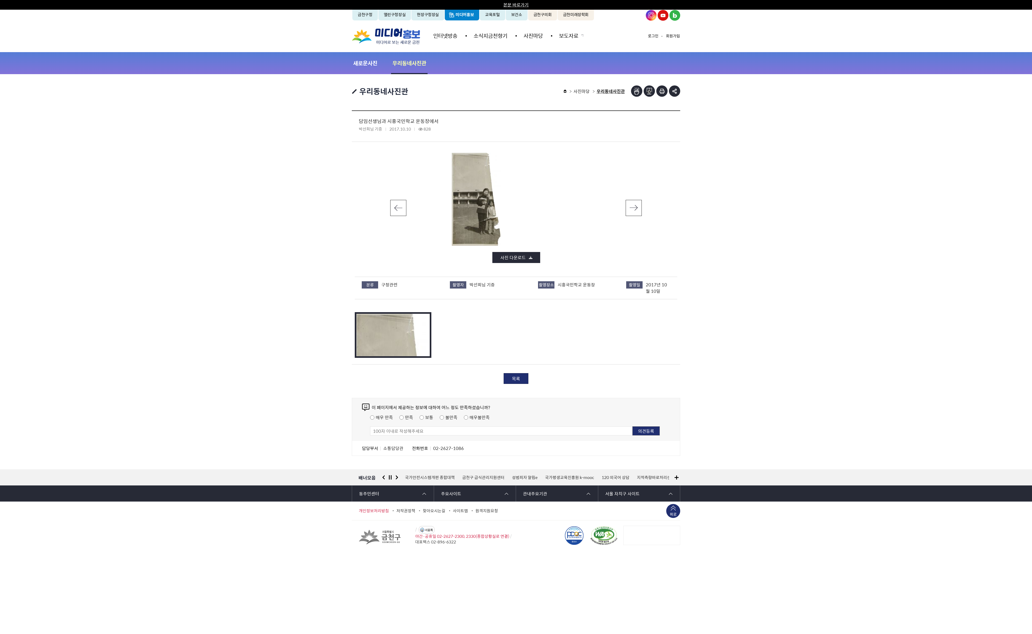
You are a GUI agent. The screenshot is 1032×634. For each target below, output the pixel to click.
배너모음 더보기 (677, 477)
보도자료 (568, 35)
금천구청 (365, 14)
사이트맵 (460, 510)
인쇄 (662, 91)
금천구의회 (542, 14)
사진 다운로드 (513, 257)
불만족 (451, 417)
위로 (673, 514)
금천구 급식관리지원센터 (482, 477)
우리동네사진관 (409, 63)
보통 (429, 417)
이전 (398, 208)
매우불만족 (480, 417)
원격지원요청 (486, 510)
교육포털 (492, 14)
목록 (516, 378)
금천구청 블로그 (674, 15)
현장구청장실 (428, 14)
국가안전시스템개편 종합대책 (428, 477)
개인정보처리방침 (374, 510)
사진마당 (533, 35)
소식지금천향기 (490, 35)
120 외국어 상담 (614, 477)
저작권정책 (405, 510)
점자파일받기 (649, 91)
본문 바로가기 (516, 4)
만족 (409, 417)
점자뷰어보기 (636, 91)
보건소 (516, 14)
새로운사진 (365, 63)
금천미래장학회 (576, 14)
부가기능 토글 (674, 91)
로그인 (653, 35)
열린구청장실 (395, 14)
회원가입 (673, 35)
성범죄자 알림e (523, 477)
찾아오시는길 (434, 510)
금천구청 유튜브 (663, 15)
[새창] (603, 535)
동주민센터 (369, 493)
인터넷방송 (445, 35)
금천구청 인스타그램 (651, 15)
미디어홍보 (465, 14)
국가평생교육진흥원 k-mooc (568, 477)
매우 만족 (384, 417)
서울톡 (429, 530)
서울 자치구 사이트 (622, 493)
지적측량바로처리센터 (654, 477)
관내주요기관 (535, 493)
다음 (634, 208)
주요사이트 (451, 493)
